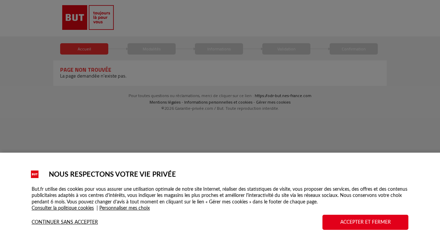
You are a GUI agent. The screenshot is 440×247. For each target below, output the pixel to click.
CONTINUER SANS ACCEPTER (65, 222)
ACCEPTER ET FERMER (365, 222)
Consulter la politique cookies (63, 208)
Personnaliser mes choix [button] (124, 208)
